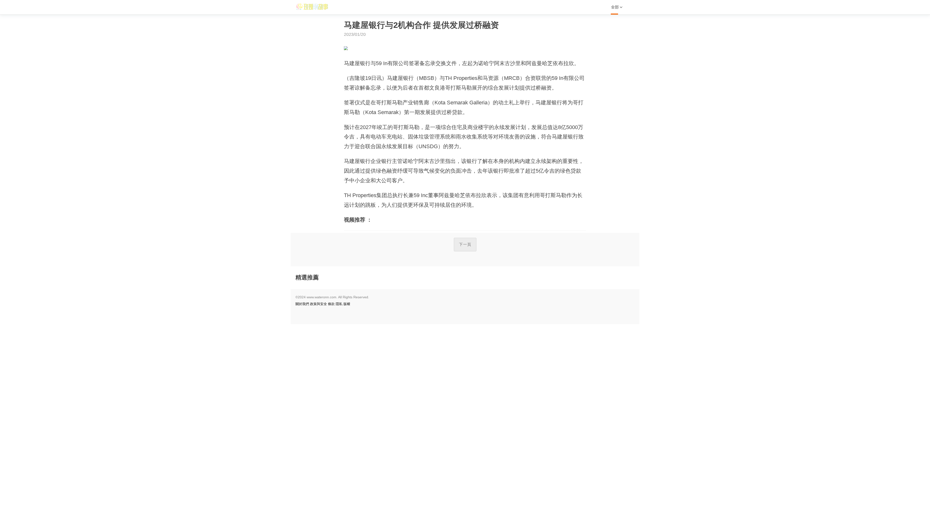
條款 (331, 304)
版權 (346, 304)
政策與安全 (318, 304)
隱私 (339, 304)
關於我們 (302, 304)
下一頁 (465, 244)
